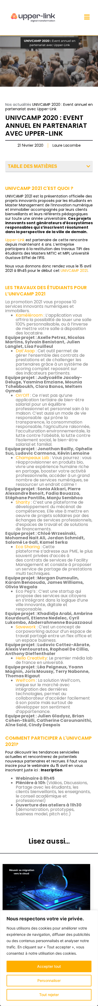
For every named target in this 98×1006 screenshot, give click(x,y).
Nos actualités (18, 104)
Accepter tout (49, 966)
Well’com (25, 680)
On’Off (22, 395)
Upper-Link (15, 240)
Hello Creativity (31, 658)
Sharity (23, 502)
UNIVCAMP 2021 (74, 270)
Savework (26, 627)
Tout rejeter (49, 994)
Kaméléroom (29, 315)
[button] (88, 166)
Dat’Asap (25, 351)
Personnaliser (49, 980)
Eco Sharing (28, 547)
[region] (49, 958)
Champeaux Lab (32, 458)
